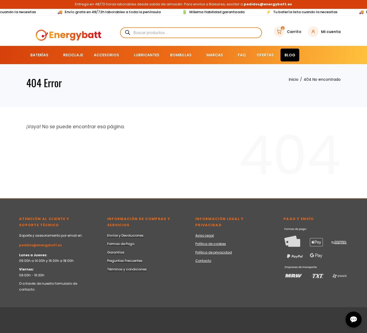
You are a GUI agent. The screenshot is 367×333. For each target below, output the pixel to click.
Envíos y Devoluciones (125, 235)
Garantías (115, 252)
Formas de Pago (120, 243)
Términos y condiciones (127, 269)
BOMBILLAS (181, 55)
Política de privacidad (213, 252)
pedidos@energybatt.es (40, 245)
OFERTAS (265, 55)
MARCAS (214, 55)
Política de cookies (210, 243)
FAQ (242, 55)
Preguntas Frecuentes (124, 260)
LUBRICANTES (146, 55)
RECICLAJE (73, 55)
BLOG (290, 55)
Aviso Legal (204, 235)
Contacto (203, 260)
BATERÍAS (39, 55)
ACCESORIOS (106, 55)
